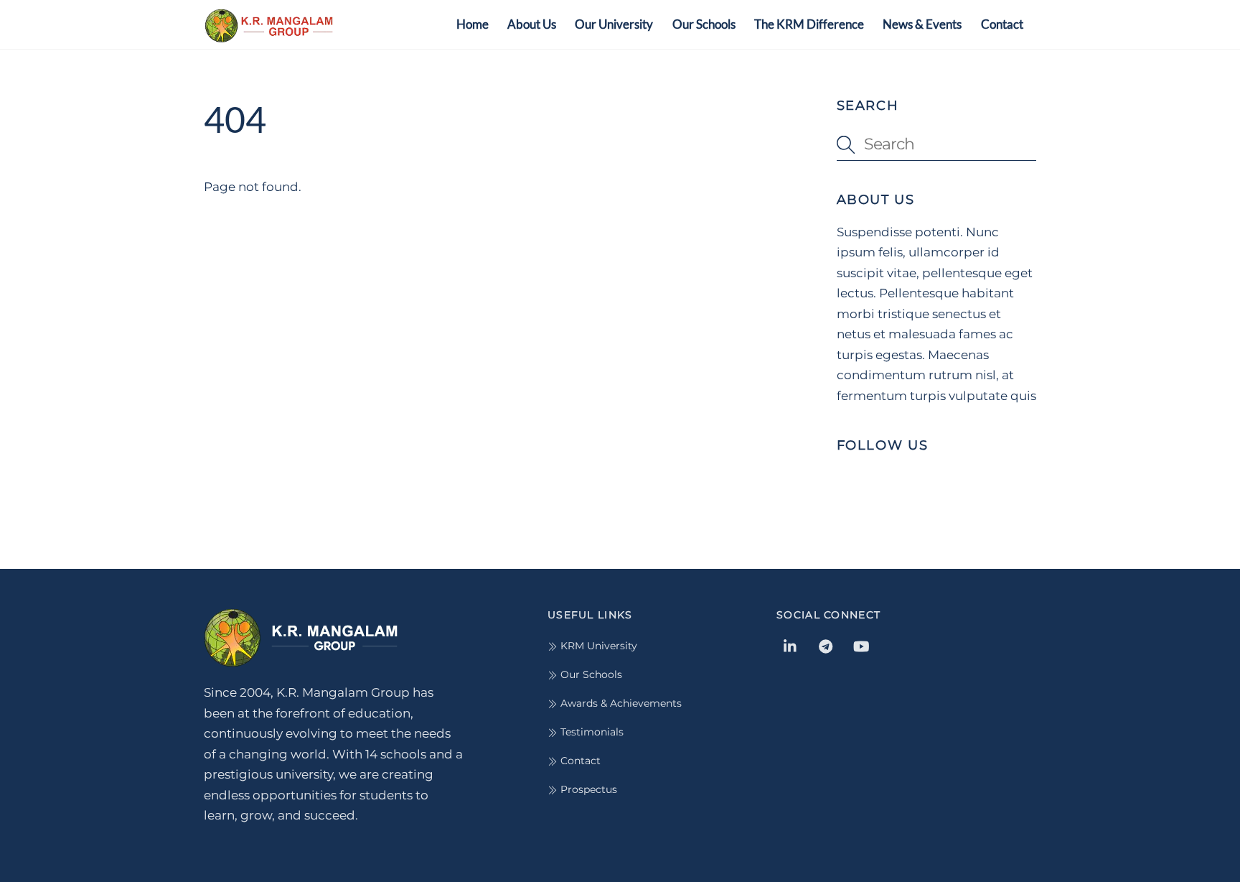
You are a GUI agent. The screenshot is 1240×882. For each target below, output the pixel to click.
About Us (531, 24)
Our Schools (704, 24)
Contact (1002, 24)
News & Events (922, 24)
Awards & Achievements (620, 703)
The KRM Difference (809, 24)
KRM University (597, 645)
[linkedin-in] (790, 645)
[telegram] (826, 645)
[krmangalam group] (268, 35)
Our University (614, 24)
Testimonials (591, 731)
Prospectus (587, 789)
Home (472, 24)
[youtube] (861, 645)
